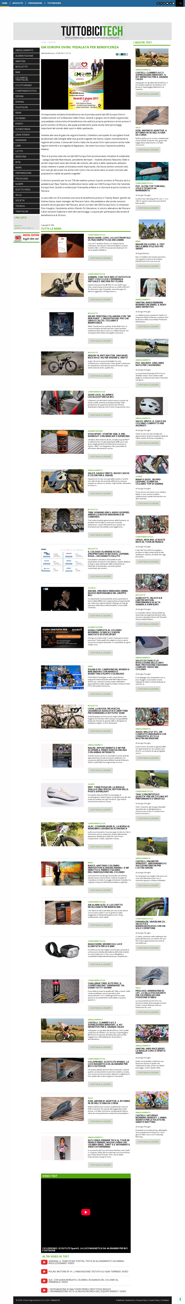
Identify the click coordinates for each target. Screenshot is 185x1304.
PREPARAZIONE (35, 3)
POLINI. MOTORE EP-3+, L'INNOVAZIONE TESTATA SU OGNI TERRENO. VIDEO (88, 1271)
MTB (17, 162)
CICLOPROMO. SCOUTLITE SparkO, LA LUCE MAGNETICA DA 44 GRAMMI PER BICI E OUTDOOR (85, 1249)
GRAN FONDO (22, 134)
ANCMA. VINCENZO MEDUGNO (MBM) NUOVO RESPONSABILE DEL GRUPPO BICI (108, 593)
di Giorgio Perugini (143, 195)
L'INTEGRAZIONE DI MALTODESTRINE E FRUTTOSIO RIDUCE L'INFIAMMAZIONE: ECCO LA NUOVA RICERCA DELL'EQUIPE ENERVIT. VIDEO (87, 1290)
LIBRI (18, 145)
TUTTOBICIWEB (54, 3)
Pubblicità (120, 1300)
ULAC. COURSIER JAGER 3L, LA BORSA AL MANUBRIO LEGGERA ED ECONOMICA (109, 827)
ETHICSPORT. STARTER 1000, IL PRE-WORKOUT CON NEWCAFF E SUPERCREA (109, 435)
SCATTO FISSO (22, 189)
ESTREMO (20, 118)
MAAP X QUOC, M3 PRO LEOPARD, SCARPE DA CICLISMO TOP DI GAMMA (149, 481)
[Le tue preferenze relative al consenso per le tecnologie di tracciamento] (180, 1299)
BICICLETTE (18, 3)
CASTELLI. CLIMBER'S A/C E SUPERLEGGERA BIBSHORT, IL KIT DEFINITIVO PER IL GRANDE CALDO (106, 1024)
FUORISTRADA (22, 129)
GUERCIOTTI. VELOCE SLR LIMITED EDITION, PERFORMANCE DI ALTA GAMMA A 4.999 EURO (149, 601)
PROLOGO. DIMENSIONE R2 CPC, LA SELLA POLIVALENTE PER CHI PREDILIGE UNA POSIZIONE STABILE (151, 994)
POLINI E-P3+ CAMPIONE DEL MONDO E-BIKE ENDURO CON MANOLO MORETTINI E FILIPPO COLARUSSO (109, 671)
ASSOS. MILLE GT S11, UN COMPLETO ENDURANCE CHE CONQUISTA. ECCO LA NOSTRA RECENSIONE (151, 735)
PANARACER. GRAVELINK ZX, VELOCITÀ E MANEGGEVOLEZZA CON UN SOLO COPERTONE (150, 925)
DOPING (19, 101)
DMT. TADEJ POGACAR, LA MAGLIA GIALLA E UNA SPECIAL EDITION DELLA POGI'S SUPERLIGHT (108, 789)
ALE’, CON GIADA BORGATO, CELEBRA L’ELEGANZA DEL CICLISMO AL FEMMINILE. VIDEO (83, 1280)
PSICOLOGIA (21, 178)
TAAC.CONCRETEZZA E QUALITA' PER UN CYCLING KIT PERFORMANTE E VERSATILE (152, 796)
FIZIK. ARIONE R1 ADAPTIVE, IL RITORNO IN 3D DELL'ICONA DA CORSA (109, 1102)
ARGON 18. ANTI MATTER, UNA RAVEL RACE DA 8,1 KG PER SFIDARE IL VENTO (108, 356)
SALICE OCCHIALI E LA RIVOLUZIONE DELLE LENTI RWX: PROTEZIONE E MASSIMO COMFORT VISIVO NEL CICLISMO (152, 665)
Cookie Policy (154, 1300)
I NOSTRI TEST (142, 42)
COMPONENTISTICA (25, 90)
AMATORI (20, 61)
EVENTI (19, 123)
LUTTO (19, 151)
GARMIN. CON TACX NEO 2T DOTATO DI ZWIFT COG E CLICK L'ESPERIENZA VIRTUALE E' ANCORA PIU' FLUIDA (109, 279)
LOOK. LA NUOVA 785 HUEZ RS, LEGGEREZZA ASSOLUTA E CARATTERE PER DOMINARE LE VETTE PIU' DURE (108, 710)
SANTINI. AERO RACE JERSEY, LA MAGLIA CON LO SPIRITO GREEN (150, 1050)
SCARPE (19, 183)
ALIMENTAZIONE (24, 55)
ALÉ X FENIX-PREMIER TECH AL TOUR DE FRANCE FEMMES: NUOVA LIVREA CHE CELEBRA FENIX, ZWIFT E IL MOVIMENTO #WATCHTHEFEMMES (109, 1143)
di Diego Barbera (142, 253)
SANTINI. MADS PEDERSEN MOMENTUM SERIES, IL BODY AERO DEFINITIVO (151, 304)
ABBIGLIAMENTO (24, 50)
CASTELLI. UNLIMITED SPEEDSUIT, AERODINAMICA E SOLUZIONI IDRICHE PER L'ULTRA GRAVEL (151, 864)
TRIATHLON (21, 211)
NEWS (18, 167)
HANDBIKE (21, 140)
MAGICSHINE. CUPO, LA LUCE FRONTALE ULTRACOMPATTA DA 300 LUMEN (109, 238)
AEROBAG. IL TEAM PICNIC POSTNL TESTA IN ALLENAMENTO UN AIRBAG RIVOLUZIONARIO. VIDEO (86, 1262)
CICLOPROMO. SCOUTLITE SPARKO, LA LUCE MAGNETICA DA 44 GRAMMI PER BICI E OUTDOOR (108, 1064)
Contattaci (165, 1300)
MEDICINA (20, 156)
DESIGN (19, 96)
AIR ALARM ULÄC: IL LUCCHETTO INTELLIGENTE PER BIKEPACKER (105, 905)
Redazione (130, 1300)
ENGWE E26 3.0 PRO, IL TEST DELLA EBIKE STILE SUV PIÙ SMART (150, 246)
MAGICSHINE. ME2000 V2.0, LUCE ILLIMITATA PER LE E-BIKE (105, 945)
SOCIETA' (20, 200)
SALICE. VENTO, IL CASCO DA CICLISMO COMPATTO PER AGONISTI (151, 423)
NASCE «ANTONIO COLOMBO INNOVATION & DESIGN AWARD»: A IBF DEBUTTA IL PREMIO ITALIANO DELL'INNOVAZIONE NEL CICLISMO (108, 869)
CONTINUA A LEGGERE (100, 258)
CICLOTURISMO (23, 85)
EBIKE (18, 112)
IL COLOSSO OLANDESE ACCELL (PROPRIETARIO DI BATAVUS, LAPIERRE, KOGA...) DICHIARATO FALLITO (108, 553)
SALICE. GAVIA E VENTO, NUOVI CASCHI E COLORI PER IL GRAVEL (108, 474)
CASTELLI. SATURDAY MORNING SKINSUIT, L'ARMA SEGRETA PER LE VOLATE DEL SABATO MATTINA (151, 1118)
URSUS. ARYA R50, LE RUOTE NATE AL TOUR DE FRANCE (150, 540)
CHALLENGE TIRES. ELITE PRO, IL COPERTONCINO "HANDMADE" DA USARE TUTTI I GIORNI (106, 985)
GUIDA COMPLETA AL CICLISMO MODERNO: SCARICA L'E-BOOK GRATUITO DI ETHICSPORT (105, 632)
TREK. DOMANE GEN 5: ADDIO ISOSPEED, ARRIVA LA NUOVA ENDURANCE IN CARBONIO (109, 514)
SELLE (18, 194)
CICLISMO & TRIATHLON (21, 78)
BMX (17, 72)
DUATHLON (21, 107)
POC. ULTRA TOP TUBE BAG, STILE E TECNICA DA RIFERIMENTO (150, 188)
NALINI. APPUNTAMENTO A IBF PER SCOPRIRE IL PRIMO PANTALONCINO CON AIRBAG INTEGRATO (107, 750)
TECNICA (20, 205)
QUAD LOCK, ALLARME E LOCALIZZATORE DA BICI (101, 395)
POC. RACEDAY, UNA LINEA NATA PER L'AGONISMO (150, 364)
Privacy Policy (141, 1300)
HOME (4, 3)
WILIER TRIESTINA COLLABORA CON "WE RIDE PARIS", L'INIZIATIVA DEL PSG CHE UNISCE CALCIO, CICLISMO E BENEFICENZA (109, 319)
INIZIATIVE (52, 42)
